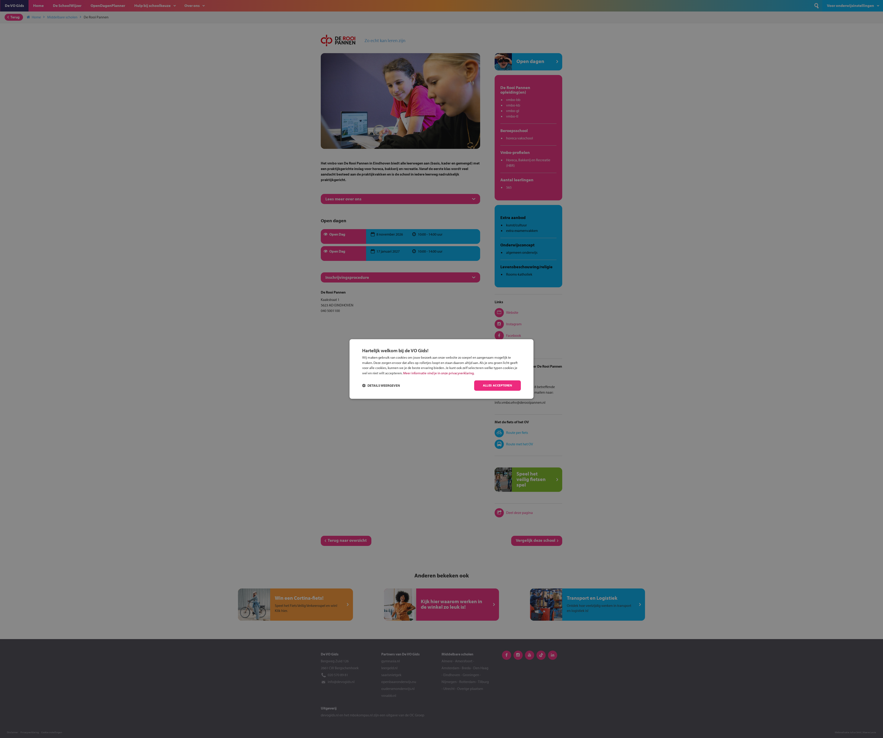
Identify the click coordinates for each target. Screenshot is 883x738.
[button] (381, 385)
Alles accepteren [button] (497, 385)
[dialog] (441, 369)
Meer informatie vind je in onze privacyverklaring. (438, 373)
